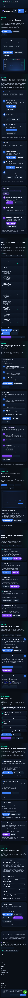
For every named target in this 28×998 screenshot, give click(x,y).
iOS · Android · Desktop (11, 452)
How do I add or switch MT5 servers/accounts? (10, 880)
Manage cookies (4, 972)
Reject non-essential (15, 994)
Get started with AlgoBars (18, 337)
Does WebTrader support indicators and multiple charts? (14, 885)
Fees (18, 119)
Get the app (6, 814)
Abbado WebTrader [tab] (6, 31)
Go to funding (13, 686)
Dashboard (6, 55)
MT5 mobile (6, 586)
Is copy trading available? (11, 895)
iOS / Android (19, 414)
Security (3, 964)
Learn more (9, 177)
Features (3, 960)
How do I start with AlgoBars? (12, 898)
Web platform (6, 459)
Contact (3, 981)
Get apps (13, 834)
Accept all (23, 994)
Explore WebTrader (18, 772)
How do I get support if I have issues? (13, 731)
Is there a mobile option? (10, 718)
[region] (14, 292)
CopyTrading (19, 167)
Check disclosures (7, 600)
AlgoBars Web (17, 558)
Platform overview (15, 814)
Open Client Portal (11, 106)
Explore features (18, 52)
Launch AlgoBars (11, 223)
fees (18, 938)
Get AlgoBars (15, 572)
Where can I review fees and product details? (13, 722)
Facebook (3, 987)
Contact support (7, 921)
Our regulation (7, 1)
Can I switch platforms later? (11, 727)
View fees (16, 600)
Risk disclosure (7, 4)
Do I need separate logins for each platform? (12, 713)
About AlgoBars (18, 202)
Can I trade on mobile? (10, 876)
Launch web (6, 834)
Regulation (19, 738)
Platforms (3, 958)
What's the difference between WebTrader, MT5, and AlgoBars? (14, 708)
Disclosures (19, 635)
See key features (18, 177)
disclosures (13, 938)
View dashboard (10, 109)
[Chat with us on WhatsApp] (25, 992)
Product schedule (7, 682)
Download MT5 (10, 167)
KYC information (6, 635)
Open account (20, 11)
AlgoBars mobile (15, 586)
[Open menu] (26, 11)
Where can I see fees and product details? (12, 890)
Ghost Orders (20, 213)
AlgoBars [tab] (4, 34)
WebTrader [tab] (4, 485)
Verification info (17, 650)
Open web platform (11, 226)
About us (3, 956)
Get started (9, 202)
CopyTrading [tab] (11, 485)
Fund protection (15, 1)
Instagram (3, 985)
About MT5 (20, 157)
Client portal (4, 979)
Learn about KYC (11, 119)
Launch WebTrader (8, 52)
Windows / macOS (10, 414)
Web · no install (10, 449)
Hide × (4, 6)
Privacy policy (4, 974)
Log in (15, 11)
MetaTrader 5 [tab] (16, 31)
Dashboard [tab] (18, 485)
